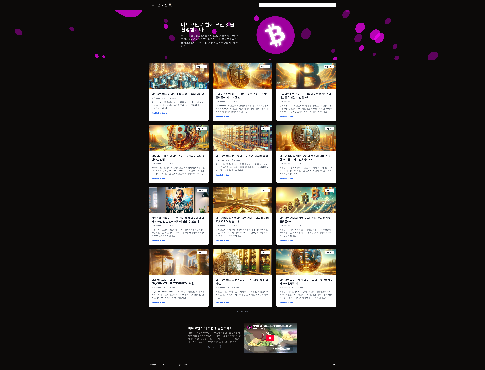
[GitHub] (215, 347)
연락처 (303, 5)
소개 (279, 5)
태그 (311, 5)
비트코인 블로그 (266, 5)
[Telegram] (220, 347)
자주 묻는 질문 (290, 5)
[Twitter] (209, 347)
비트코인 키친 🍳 (160, 5)
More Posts (242, 311)
